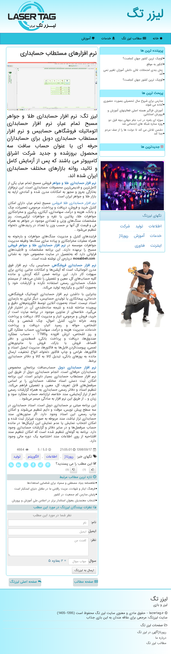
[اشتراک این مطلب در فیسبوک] (33, 465)
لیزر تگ (145, 14)
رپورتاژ (123, 236)
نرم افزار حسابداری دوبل (77, 368)
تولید (139, 226)
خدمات (106, 38)
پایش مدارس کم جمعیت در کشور (74, 494)
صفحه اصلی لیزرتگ (24, 582)
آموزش (86, 38)
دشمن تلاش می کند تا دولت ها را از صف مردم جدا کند (134, 132)
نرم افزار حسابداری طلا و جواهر (74, 183)
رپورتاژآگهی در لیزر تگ (151, 632)
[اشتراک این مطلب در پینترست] (48, 465)
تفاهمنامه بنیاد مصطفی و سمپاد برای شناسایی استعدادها (61, 483)
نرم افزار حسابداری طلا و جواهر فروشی (37, 245)
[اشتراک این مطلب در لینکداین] (18, 465)
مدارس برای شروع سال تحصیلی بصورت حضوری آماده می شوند (133, 103)
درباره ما (160, 638)
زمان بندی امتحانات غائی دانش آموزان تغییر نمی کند (133, 72)
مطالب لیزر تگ (132, 38)
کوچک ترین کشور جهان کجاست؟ (143, 58)
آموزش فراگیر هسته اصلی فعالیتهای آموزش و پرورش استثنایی (135, 112)
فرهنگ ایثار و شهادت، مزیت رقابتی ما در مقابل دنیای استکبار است (54, 488)
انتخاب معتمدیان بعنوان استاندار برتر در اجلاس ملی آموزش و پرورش (53, 500)
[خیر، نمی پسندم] (73, 469)
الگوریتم (33, 457)
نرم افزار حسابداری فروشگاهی (74, 265)
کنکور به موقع (155, 64)
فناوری (140, 245)
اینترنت (155, 245)
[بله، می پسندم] (92, 469)
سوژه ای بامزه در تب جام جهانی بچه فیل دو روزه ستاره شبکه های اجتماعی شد (135, 122)
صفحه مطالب (84, 582)
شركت (125, 226)
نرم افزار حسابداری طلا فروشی (74, 203)
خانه (156, 38)
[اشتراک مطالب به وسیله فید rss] (11, 465)
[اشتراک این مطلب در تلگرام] (40, 465)
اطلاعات (155, 226)
